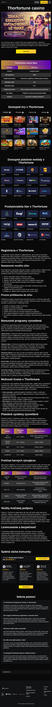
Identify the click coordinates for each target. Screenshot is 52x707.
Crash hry (31, 112)
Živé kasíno (19, 112)
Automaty (44, 112)
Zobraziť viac (26, 586)
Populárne (6, 112)
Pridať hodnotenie (42, 558)
